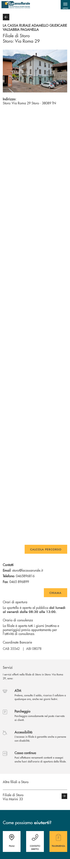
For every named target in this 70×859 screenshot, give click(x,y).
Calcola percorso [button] (46, 549)
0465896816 (25, 575)
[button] (65, 4)
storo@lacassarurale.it (27, 570)
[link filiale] (64, 796)
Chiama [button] (55, 593)
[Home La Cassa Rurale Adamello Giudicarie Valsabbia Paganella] (16, 4)
